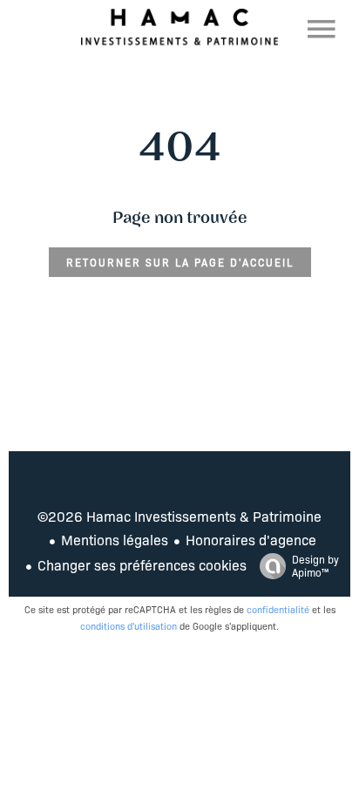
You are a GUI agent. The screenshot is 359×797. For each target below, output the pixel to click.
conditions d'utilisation (128, 625)
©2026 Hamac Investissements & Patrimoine (179, 516)
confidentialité (278, 609)
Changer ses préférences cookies (142, 565)
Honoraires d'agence (251, 539)
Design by (315, 565)
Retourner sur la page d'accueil (180, 262)
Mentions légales (114, 539)
